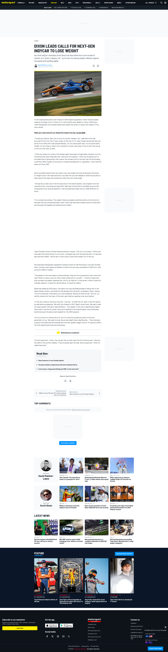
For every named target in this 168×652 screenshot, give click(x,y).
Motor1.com (91, 627)
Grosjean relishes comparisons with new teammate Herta (57, 365)
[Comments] (99, 66)
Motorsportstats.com (94, 637)
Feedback (133, 623)
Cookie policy (85, 646)
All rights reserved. (93, 649)
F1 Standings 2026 (90, 7)
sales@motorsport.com (138, 632)
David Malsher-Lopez (45, 65)
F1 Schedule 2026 (76, 7)
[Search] (161, 3)
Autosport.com (92, 633)
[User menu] (165, 3)
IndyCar (54, 3)
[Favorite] (94, 66)
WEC (62, 3)
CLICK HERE (80, 133)
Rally (98, 3)
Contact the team (136, 629)
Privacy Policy (94, 646)
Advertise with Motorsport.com (140, 626)
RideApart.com (92, 640)
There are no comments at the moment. (68, 410)
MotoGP (31, 3)
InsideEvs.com (92, 624)
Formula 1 (21, 3)
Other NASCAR (130, 3)
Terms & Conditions (74, 646)
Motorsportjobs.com (94, 630)
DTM (77, 3)
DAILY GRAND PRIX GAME (60, 7)
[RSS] (69, 636)
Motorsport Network (80, 649)
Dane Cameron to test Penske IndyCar (51, 360)
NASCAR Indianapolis (118, 7)
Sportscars (108, 3)
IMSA (69, 3)
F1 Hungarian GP (103, 7)
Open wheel (87, 3)
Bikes (119, 3)
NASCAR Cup (42, 3)
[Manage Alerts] (70, 381)
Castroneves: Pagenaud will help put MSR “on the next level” (58, 369)
